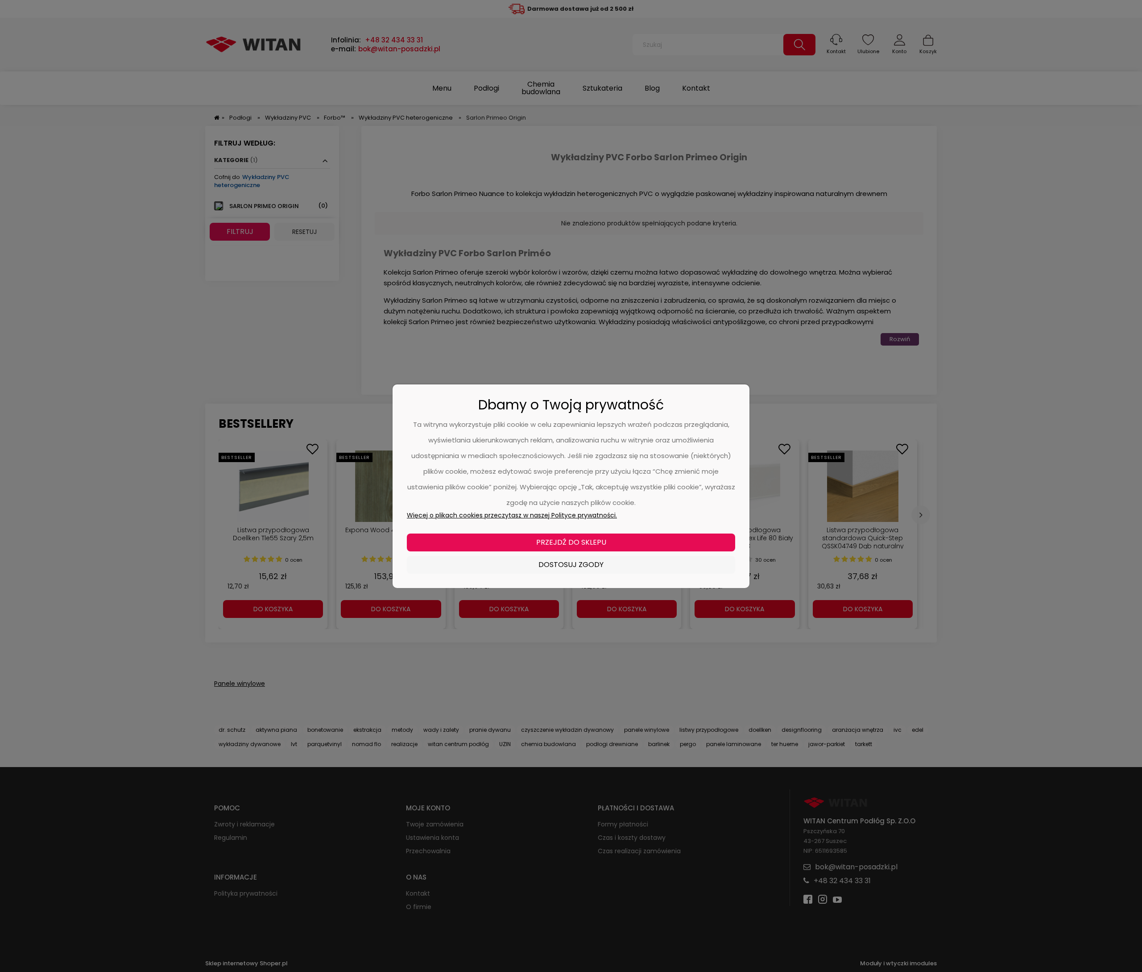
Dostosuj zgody (571, 564)
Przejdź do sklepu (571, 542)
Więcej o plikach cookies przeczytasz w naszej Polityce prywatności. (512, 515)
